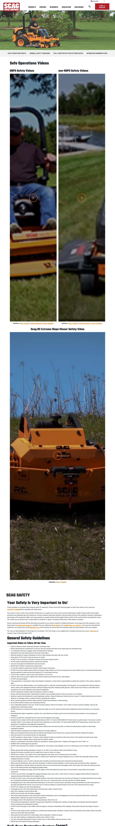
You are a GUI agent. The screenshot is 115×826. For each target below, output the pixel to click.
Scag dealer (56, 625)
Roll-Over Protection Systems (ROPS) (68, 53)
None (21, 323)
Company (42, 7)
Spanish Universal (36, 323)
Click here (93, 631)
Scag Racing (78, 7)
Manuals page (34, 627)
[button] (89, 6)
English (26, 323)
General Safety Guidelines (40, 53)
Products (32, 7)
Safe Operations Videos (17, 53)
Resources (54, 7)
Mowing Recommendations (97, 53)
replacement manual (24, 625)
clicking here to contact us (73, 625)
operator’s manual (13, 609)
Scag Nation (66, 7)
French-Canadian (48, 323)
